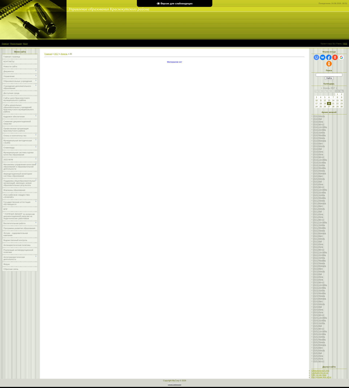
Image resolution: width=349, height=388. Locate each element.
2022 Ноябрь (319, 258)
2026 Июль (318, 358)
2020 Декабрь (319, 198)
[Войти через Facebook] (329, 57)
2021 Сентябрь (320, 222)
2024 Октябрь (319, 320)
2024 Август (318, 315)
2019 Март (318, 143)
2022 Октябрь (319, 255)
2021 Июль (318, 217)
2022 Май (317, 241)
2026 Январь (319, 342)
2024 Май (317, 307)
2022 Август (318, 249)
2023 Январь (319, 263)
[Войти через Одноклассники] (329, 63)
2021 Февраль (319, 203)
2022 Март (318, 236)
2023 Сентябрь (320, 285)
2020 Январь (319, 170)
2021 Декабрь (319, 228)
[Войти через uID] (316, 57)
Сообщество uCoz (319, 373)
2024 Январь (319, 296)
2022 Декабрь (319, 260)
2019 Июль (318, 154)
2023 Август (318, 282)
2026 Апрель (319, 350)
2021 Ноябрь (319, 225)
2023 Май (317, 274)
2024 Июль (318, 312)
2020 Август (318, 187)
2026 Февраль (319, 345)
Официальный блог (320, 370)
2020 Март (318, 176)
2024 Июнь (318, 309)
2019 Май (317, 149)
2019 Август (318, 157)
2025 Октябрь (319, 334)
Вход (25, 44)
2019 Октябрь (319, 162)
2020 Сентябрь (320, 189)
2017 (56, 54)
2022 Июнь (318, 244)
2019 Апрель (319, 146)
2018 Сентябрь (320, 127)
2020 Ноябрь (319, 195)
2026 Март (318, 347)
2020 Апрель (319, 179)
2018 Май (317, 119)
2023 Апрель (319, 271)
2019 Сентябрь (320, 160)
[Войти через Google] (341, 57)
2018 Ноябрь (319, 132)
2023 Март (318, 268)
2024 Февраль (319, 298)
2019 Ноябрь (319, 165)
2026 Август (318, 361)
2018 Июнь (318, 121)
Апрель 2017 (329, 88)
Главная (5, 44)
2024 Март (318, 301)
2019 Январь (319, 138)
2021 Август (318, 219)
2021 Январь (319, 200)
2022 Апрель (319, 238)
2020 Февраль (319, 173)
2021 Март (318, 206)
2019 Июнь (318, 151)
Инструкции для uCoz (321, 377)
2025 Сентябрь (320, 331)
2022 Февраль (319, 233)
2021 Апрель (319, 209)
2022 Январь (319, 230)
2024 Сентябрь (320, 317)
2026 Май (317, 353)
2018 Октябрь (319, 130)
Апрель (64, 54)
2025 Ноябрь (319, 337)
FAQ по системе (318, 375)
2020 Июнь (318, 184)
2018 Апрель (319, 116)
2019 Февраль (319, 140)
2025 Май (317, 326)
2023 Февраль (319, 266)
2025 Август (318, 328)
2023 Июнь (318, 277)
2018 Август (318, 124)
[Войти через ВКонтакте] (322, 57)
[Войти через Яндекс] (335, 57)
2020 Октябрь (319, 192)
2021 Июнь (318, 214)
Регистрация (16, 44)
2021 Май (317, 211)
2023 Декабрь (319, 293)
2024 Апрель (319, 304)
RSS (345, 44)
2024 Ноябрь (319, 323)
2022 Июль (318, 247)
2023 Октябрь (319, 288)
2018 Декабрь (319, 135)
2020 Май (317, 181)
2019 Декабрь (319, 168)
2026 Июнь (318, 356)
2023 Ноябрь (319, 290)
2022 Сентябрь (320, 252)
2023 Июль (318, 279)
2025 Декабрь (319, 339)
